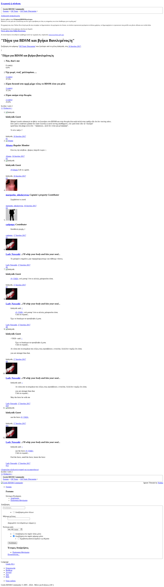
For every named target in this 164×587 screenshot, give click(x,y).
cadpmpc (10, 224)
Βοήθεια (9, 570)
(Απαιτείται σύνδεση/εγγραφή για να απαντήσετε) (20, 470)
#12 (7, 465)
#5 (7, 238)
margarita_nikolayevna (17, 195)
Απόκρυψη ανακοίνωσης (10, 16)
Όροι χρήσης (11, 581)
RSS (7, 577)
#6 (7, 267)
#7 (7, 287)
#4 (7, 208)
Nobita (160, 483)
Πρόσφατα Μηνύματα (19, 500)
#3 (7, 178)
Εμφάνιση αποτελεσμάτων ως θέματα (34, 539)
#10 (7, 406)
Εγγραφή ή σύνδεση (11, 3)
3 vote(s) (9, 77)
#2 (7, 158)
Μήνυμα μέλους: (9, 516)
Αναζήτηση (15, 498)
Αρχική (8, 572)
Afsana (9, 145)
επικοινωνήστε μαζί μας (56, 35)
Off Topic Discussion (27, 46)
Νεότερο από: (8, 527)
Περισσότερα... (13, 554)
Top (7, 575)
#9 (7, 361)
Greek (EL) (10, 564)
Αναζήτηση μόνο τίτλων (24, 512)
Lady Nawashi (13, 254)
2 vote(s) (9, 100)
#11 (7, 426)
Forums (9, 487)
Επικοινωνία (10, 568)
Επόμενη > (8, 108)
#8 (7, 327)
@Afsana (14, 170)
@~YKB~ (15, 279)
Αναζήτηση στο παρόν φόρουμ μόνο (29, 536)
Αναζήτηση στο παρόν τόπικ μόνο (28, 534)
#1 (7, 138)
